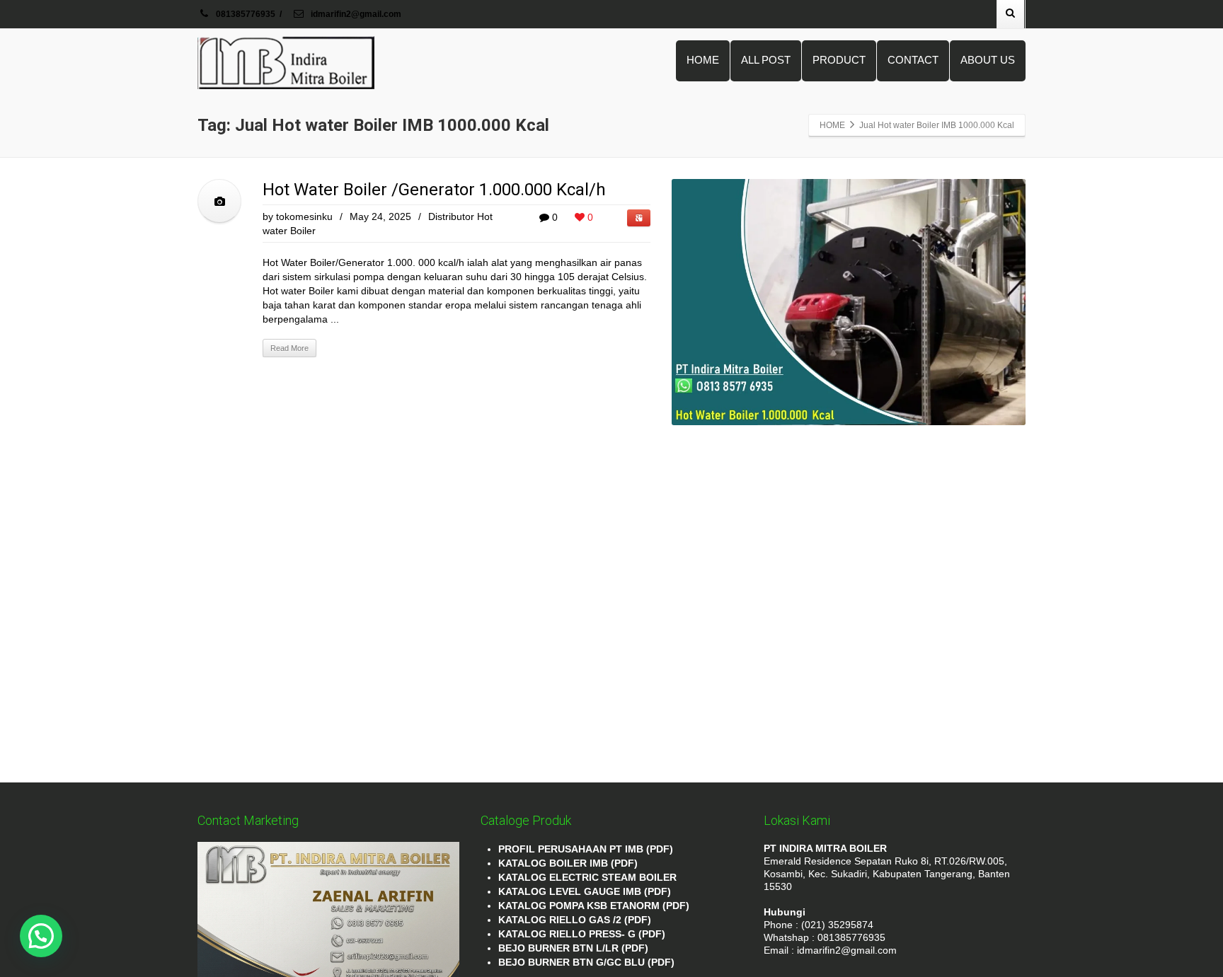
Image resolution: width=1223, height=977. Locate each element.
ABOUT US (987, 60)
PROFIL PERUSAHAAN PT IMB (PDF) (585, 849)
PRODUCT (839, 60)
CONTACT (913, 60)
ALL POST (766, 60)
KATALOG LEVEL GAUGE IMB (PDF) (584, 891)
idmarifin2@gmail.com (355, 14)
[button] (41, 936)
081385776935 (245, 14)
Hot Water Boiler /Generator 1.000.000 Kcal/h (434, 190)
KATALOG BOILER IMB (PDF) (568, 863)
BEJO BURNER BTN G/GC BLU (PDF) (586, 962)
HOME (703, 60)
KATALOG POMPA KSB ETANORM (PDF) (593, 905)
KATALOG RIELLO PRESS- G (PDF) (581, 934)
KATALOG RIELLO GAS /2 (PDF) (574, 919)
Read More (289, 348)
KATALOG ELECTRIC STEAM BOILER (587, 877)
